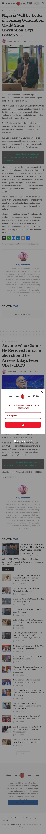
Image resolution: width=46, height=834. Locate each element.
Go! (23, 425)
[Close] (42, 392)
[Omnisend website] (23, 439)
